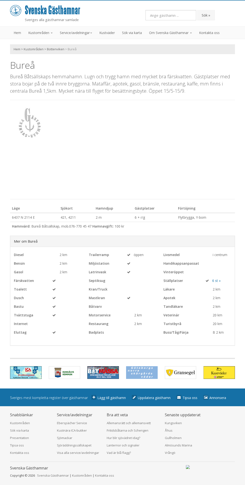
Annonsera (217, 397)
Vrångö (170, 453)
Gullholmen (173, 438)
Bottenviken (55, 49)
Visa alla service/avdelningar (78, 453)
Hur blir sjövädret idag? (123, 438)
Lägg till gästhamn (111, 397)
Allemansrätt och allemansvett (129, 423)
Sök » (206, 15)
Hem (17, 32)
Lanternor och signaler (123, 445)
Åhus (169, 430)
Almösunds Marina (178, 445)
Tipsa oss (190, 397)
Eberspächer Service (72, 423)
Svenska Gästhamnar (53, 475)
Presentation (19, 438)
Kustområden (39, 32)
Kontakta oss (209, 32)
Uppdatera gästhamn (154, 397)
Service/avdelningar (75, 32)
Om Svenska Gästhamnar (169, 32)
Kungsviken (173, 423)
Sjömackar (64, 438)
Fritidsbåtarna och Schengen (127, 430)
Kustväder (107, 32)
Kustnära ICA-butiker (72, 430)
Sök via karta (132, 32)
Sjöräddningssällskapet (74, 445)
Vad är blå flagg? (119, 453)
